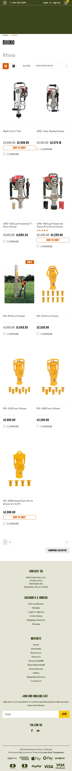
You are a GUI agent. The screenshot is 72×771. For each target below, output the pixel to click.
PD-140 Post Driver (48, 408)
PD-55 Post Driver (48, 315)
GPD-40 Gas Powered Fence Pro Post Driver (50, 225)
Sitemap (36, 624)
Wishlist (36, 608)
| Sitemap (48, 749)
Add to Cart (19, 148)
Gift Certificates (36, 604)
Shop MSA (36, 648)
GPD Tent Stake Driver (50, 131)
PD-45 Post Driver (14, 315)
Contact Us (36, 681)
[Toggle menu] (5, 5)
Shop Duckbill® (36, 660)
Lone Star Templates (53, 752)
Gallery (36, 673)
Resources (36, 652)
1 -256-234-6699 (18, 2)
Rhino (15, 35)
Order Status (36, 616)
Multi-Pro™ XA (12, 131)
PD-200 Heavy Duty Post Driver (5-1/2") (18, 502)
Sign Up (56, 2)
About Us (36, 656)
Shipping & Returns (36, 620)
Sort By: (27, 65)
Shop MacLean (36, 668)
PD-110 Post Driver (15, 408)
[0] (63, 2)
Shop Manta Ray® (36, 664)
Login (45, 2)
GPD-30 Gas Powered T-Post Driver (18, 225)
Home (5, 35)
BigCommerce (25, 752)
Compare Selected (57, 550)
